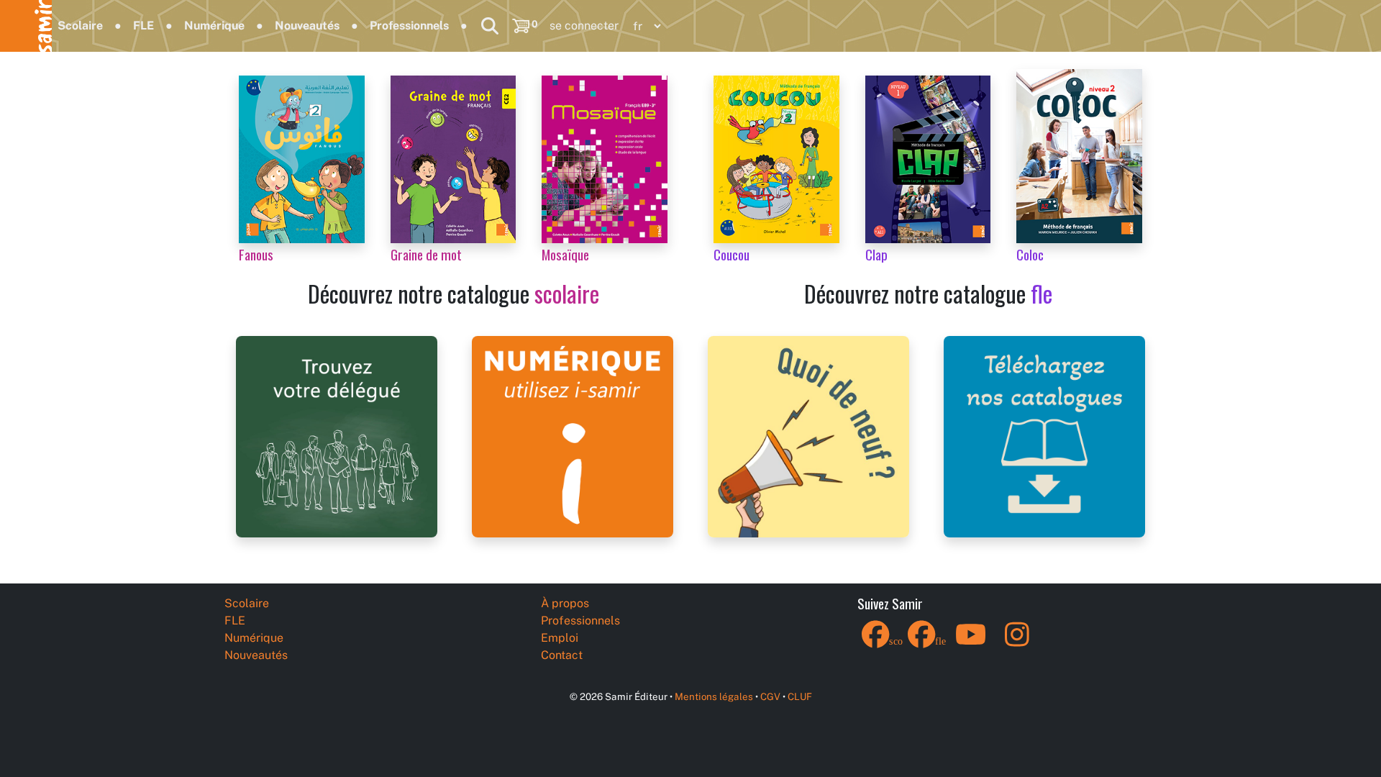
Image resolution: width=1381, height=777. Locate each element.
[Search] (489, 26)
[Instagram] (1017, 643)
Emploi (559, 638)
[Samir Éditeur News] (808, 435)
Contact (562, 655)
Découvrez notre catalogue (453, 293)
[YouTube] (971, 643)
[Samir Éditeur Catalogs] (1044, 435)
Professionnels (409, 25)
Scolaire (80, 25)
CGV (770, 696)
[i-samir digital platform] (572, 435)
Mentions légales (714, 696)
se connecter (584, 25)
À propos (565, 603)
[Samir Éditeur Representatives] (336, 435)
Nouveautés (307, 25)
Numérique (214, 25)
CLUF (800, 696)
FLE (143, 25)
